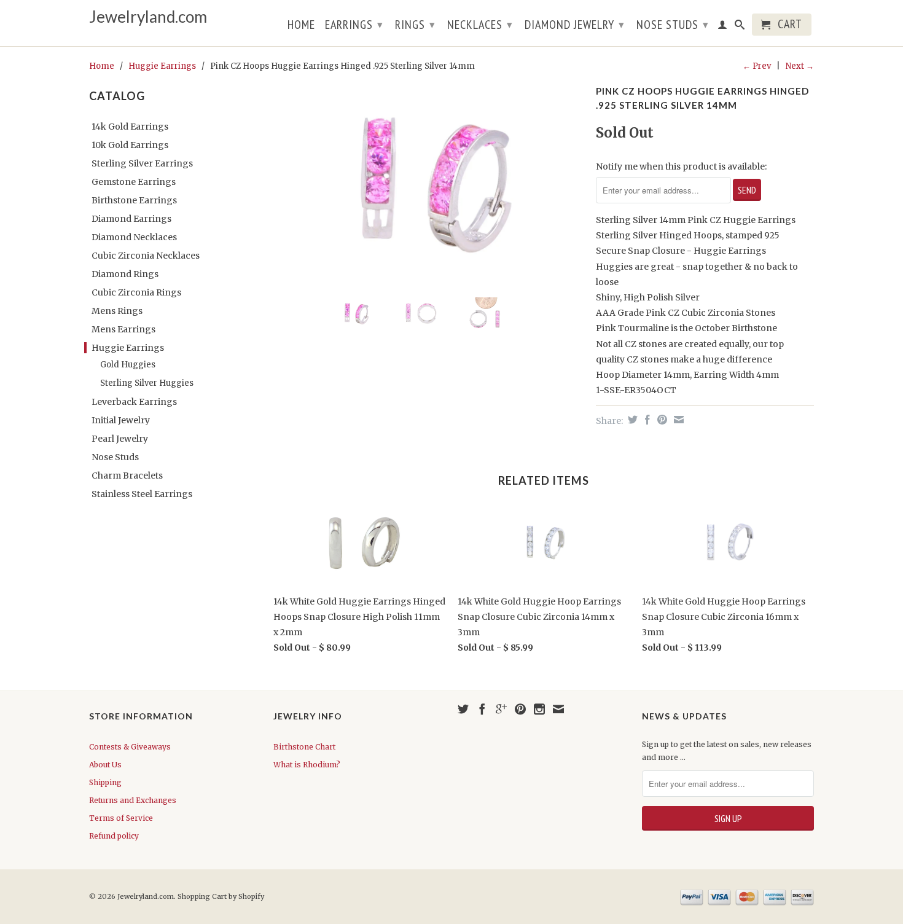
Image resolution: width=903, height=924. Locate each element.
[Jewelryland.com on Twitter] (463, 709)
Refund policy (114, 835)
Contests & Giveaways (130, 746)
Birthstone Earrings (134, 200)
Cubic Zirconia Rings (136, 292)
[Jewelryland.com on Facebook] (482, 709)
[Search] (740, 27)
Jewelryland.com (148, 17)
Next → (800, 66)
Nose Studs (672, 25)
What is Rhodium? (306, 764)
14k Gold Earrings (130, 126)
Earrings (354, 25)
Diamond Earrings (131, 218)
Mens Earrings (123, 329)
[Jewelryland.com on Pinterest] (520, 709)
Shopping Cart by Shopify (221, 896)
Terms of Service (121, 818)
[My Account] (722, 27)
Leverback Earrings (134, 401)
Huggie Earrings (162, 66)
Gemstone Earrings (134, 181)
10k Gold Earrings (130, 145)
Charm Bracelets (127, 475)
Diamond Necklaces (134, 237)
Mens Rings (117, 310)
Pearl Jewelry (120, 438)
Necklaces (480, 25)
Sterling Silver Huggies (147, 383)
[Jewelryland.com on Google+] (501, 709)
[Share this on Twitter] (631, 420)
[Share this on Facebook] (645, 420)
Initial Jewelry (121, 420)
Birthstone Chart (304, 746)
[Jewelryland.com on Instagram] (539, 709)
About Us (105, 764)
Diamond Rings (125, 274)
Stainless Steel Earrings (142, 493)
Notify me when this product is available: (681, 166)
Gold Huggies (127, 364)
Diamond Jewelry (575, 25)
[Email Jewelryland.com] (558, 709)
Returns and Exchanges (132, 800)
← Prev (757, 66)
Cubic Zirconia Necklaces (146, 255)
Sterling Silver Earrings (142, 163)
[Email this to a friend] (677, 420)
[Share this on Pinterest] (660, 420)
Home (301, 26)
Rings (415, 25)
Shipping (105, 782)
